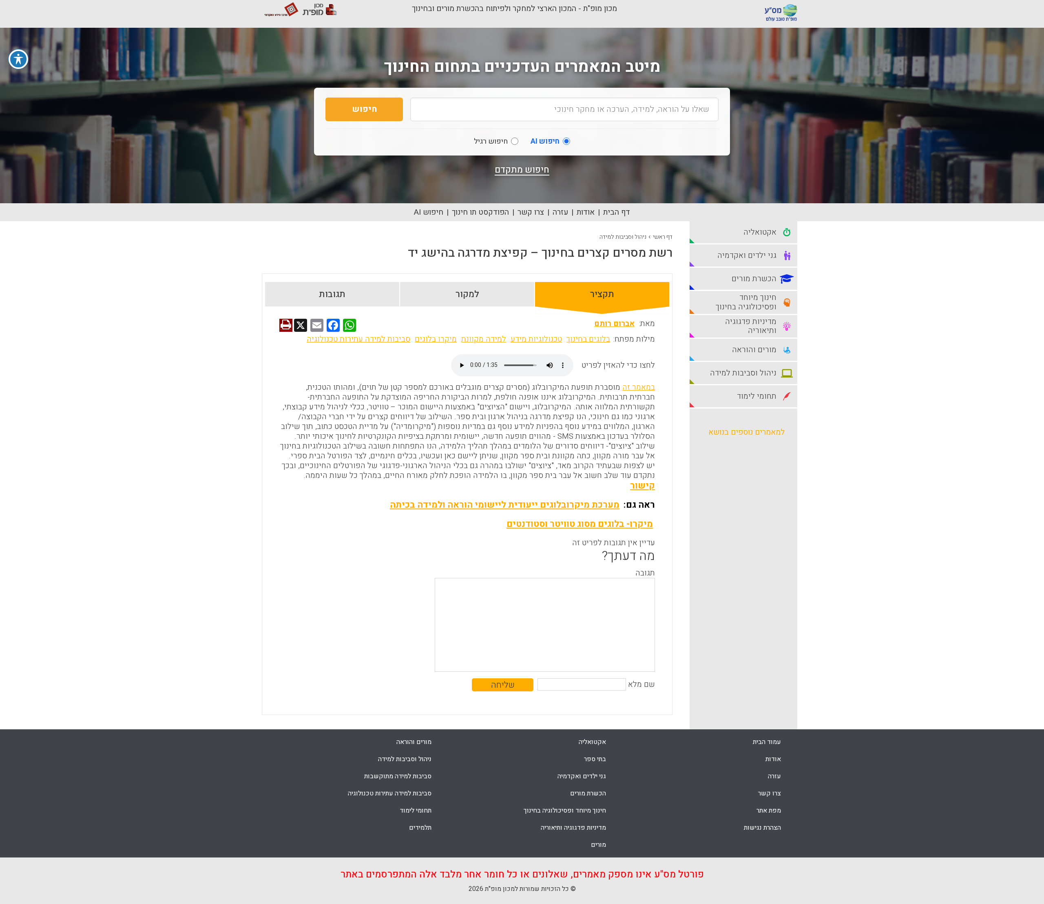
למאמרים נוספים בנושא (746, 432)
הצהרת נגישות (762, 828)
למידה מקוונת (483, 339)
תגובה (645, 573)
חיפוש (364, 109)
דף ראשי (662, 237)
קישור (642, 485)
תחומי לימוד (415, 810)
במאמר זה (638, 387)
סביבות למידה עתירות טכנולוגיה (358, 339)
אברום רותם (614, 323)
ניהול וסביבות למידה (622, 237)
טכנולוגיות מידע (536, 339)
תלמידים (420, 828)
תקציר (602, 294)
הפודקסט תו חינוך (480, 212)
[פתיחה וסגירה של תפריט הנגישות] (18, 59)
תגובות (332, 294)
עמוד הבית (767, 742)
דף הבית (616, 212)
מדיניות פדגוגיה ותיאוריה (573, 828)
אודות (586, 212)
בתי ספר (595, 759)
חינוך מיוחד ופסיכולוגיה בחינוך (565, 810)
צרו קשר (531, 212)
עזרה (560, 212)
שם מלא (641, 684)
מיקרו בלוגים (436, 339)
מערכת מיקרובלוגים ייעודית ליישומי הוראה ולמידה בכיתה (504, 504)
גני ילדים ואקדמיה (581, 776)
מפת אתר (768, 810)
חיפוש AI (428, 212)
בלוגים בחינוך (588, 339)
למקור (467, 294)
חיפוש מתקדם (522, 169)
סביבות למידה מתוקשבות (397, 776)
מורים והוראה (413, 742)
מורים (598, 845)
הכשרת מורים (588, 793)
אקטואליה (592, 742)
